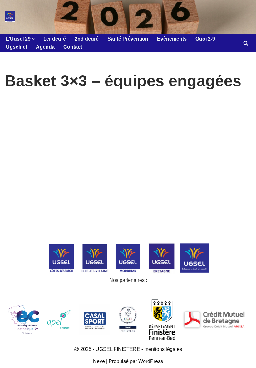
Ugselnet (16, 47)
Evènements (172, 38)
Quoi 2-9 (205, 38)
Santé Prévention (127, 38)
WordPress (150, 361)
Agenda (45, 47)
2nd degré (87, 38)
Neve (99, 361)
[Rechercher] (245, 43)
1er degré (54, 38)
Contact (72, 47)
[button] (33, 39)
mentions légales (163, 349)
